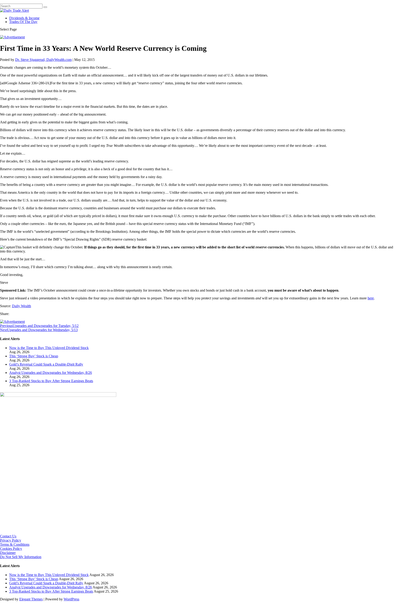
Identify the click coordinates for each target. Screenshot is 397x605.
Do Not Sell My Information (20, 557)
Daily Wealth (21, 306)
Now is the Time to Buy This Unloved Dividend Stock (49, 348)
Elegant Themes (31, 599)
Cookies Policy (11, 549)
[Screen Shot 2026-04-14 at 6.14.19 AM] (58, 396)
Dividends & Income (24, 18)
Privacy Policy (10, 540)
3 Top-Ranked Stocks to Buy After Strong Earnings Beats (51, 381)
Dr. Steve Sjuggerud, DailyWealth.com (43, 60)
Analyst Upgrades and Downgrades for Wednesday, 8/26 (50, 373)
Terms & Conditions (14, 544)
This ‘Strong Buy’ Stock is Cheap (33, 356)
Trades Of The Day (23, 22)
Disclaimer (8, 553)
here (371, 298)
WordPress (71, 599)
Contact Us (8, 536)
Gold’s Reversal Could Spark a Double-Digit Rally (46, 364)
